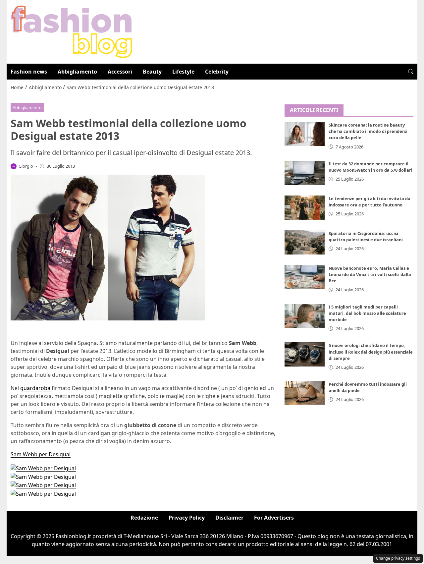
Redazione (144, 517)
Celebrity (217, 71)
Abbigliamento (77, 71)
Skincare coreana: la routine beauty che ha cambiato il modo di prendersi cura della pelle (368, 131)
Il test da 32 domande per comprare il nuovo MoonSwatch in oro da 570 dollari (370, 167)
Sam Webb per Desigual (41, 454)
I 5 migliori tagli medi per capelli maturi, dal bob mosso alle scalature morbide (367, 313)
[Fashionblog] (71, 31)
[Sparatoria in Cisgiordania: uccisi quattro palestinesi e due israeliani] (305, 242)
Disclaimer (229, 517)
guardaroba (36, 388)
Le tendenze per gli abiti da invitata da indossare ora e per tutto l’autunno (369, 202)
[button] (410, 72)
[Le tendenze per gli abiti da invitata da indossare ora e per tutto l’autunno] (305, 208)
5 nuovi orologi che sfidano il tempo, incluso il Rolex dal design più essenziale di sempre (371, 352)
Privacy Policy (187, 517)
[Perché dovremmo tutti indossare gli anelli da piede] (305, 393)
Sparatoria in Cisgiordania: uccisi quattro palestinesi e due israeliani (366, 236)
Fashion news (29, 71)
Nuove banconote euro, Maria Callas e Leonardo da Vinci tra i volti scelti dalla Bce (370, 274)
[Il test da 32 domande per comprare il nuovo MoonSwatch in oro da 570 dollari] (305, 173)
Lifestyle (183, 71)
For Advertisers (274, 517)
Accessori (120, 71)
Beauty (152, 71)
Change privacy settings (398, 558)
